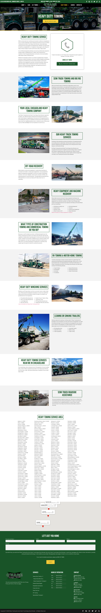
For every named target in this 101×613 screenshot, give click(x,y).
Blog (29, 5)
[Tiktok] (97, 2)
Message (8, 543)
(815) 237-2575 (56, 3)
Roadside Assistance (38, 585)
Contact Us (79, 5)
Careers (73, 5)
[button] (49, 509)
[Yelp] (99, 2)
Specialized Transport (38, 595)
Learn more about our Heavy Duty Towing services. (29, 304)
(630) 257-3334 (56, 1)
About (22, 5)
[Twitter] (94, 2)
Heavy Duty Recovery (38, 578)
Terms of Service (14, 583)
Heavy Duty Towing (37, 576)
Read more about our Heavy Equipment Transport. (62, 212)
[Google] (89, 2)
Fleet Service (36, 590)
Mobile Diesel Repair (37, 583)
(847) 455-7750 (78, 594)
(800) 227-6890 (67, 60)
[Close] (55, 504)
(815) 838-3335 (78, 587)
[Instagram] (92, 2)
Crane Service (36, 588)
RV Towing (35, 592)
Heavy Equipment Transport (39, 581)
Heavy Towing (64, 5)
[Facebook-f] (87, 2)
